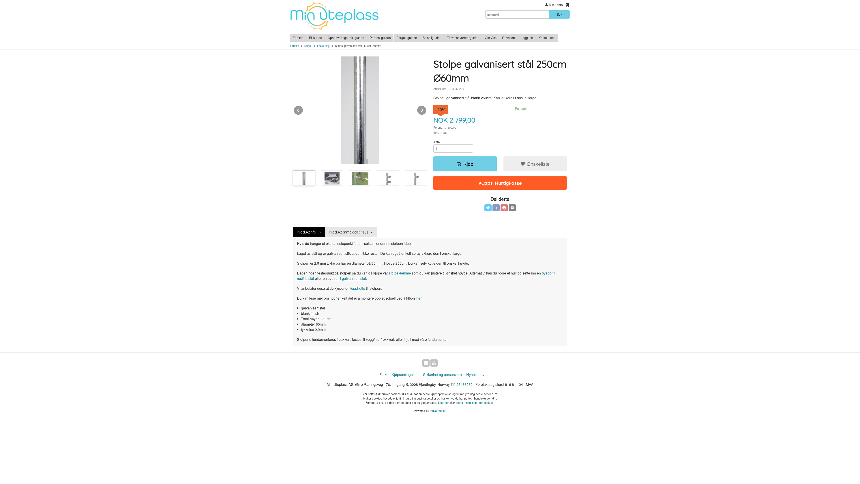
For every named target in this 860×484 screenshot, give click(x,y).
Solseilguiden (432, 37)
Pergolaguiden (406, 37)
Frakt (383, 374)
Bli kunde (315, 37)
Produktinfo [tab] (306, 232)
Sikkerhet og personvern (442, 374)
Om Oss (491, 37)
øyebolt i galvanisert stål (347, 278)
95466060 (464, 384)
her (418, 298)
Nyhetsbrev (475, 374)
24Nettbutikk (438, 410)
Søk (559, 14)
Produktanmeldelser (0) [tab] (348, 232)
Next (426, 109)
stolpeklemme (400, 273)
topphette (357, 288)
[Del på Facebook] (496, 207)
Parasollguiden (380, 37)
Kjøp (468, 163)
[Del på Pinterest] (504, 207)
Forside (298, 37)
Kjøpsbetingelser (405, 374)
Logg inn (527, 37)
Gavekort (508, 37)
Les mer (443, 402)
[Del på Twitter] (488, 207)
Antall (437, 142)
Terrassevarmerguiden (463, 37)
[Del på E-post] (512, 207)
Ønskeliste (537, 163)
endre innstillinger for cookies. (475, 402)
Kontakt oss (547, 37)
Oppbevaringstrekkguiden (346, 37)
